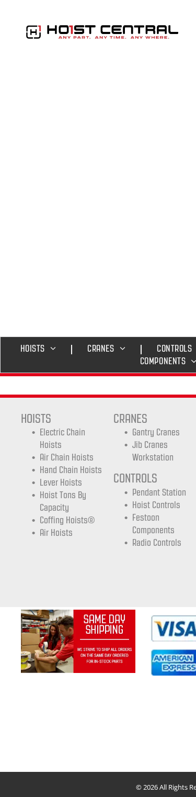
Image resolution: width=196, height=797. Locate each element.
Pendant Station (159, 492)
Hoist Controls (156, 505)
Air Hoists (56, 532)
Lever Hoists (61, 482)
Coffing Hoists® (67, 520)
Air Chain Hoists (67, 457)
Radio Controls (156, 542)
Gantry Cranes (156, 432)
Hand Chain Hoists (71, 470)
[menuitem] (41, 348)
